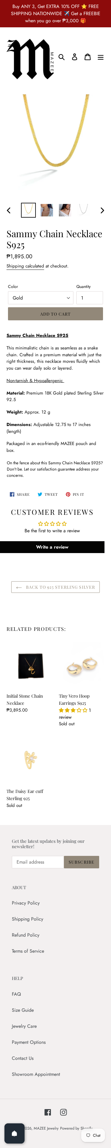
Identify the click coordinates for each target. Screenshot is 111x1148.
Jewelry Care (24, 1026)
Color (13, 286)
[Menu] (100, 56)
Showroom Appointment (36, 1074)
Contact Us (22, 1058)
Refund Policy (25, 935)
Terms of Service (28, 951)
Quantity (83, 286)
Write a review (52, 547)
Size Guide (23, 1010)
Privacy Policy (26, 903)
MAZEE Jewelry (46, 1128)
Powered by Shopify (76, 1128)
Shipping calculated (25, 266)
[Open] (14, 1133)
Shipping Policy (27, 919)
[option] (28, 210)
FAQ (16, 994)
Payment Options (29, 1042)
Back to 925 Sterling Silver (60, 587)
